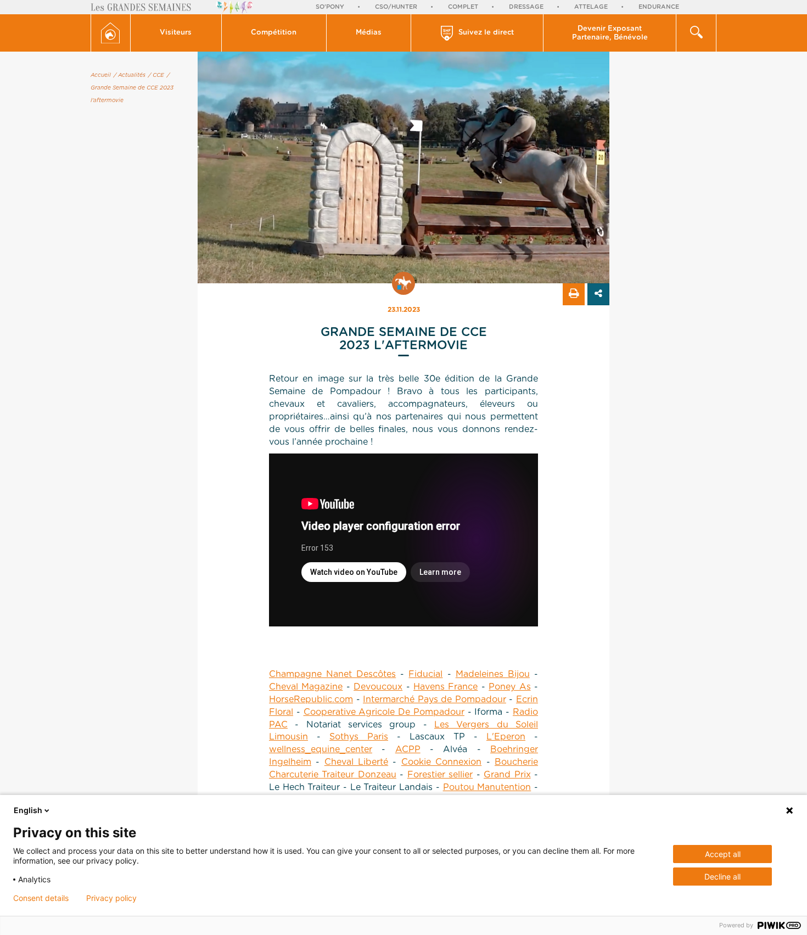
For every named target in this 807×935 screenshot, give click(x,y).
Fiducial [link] (425, 674)
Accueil (101, 75)
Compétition (273, 32)
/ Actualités (129, 75)
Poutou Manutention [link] (487, 787)
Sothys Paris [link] (358, 736)
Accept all (723, 854)
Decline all (722, 876)
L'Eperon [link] (505, 736)
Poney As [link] (509, 686)
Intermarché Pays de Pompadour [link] (434, 699)
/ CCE (156, 75)
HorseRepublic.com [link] (311, 699)
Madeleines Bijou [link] (493, 674)
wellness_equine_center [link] (320, 749)
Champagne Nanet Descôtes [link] (332, 674)
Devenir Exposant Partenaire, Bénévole (610, 33)
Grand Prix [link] (507, 774)
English (28, 810)
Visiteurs (176, 32)
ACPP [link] (408, 749)
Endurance (658, 7)
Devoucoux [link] (378, 686)
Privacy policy (111, 898)
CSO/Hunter (396, 7)
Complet (463, 7)
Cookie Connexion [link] (441, 762)
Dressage (526, 7)
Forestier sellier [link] (440, 774)
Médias (369, 32)
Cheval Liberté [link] (356, 762)
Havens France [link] (445, 686)
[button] (176, 33)
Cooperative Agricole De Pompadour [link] (384, 712)
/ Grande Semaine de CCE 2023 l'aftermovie (132, 87)
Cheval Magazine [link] (306, 686)
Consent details (41, 898)
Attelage (591, 7)
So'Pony (330, 7)
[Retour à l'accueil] (111, 33)
